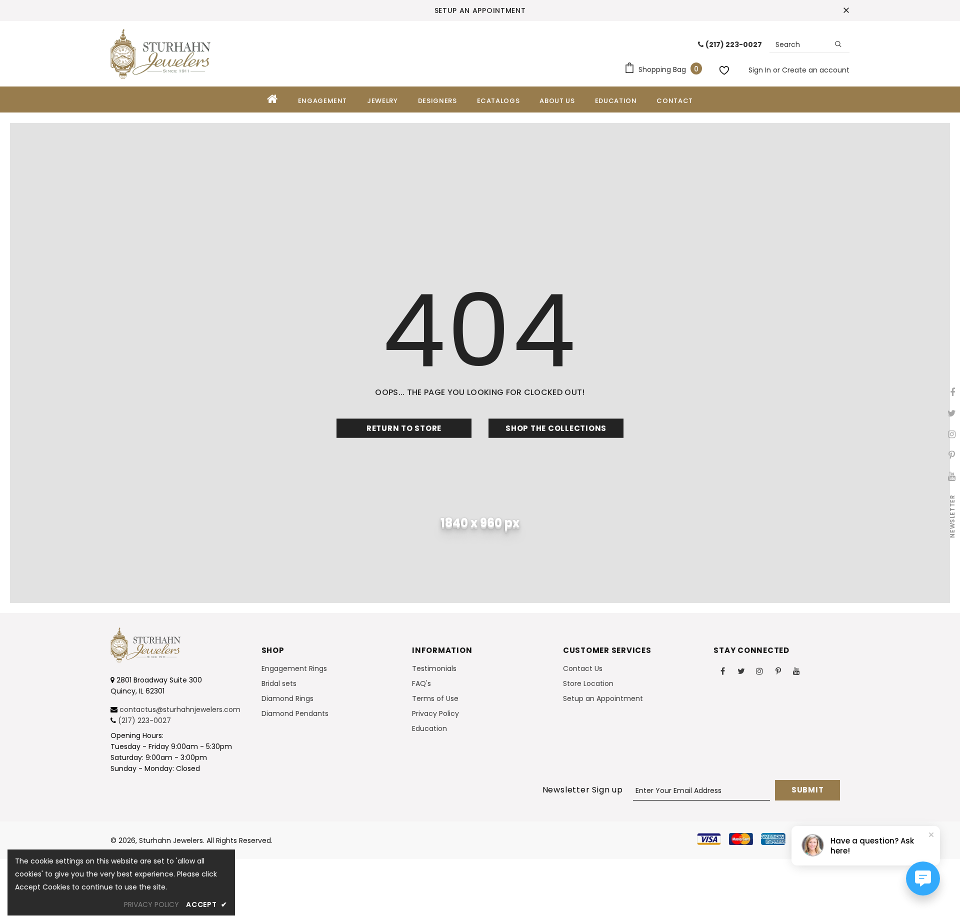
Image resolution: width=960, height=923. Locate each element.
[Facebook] (723, 671)
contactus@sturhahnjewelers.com (180, 709)
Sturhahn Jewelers (171, 841)
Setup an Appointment (480, 11)
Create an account (816, 70)
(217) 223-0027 (144, 721)
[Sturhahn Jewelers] (160, 54)
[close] (846, 11)
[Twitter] (741, 671)
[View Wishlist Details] (725, 68)
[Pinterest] (778, 671)
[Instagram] (759, 671)
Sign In (760, 70)
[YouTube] (797, 671)
